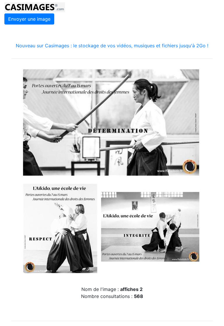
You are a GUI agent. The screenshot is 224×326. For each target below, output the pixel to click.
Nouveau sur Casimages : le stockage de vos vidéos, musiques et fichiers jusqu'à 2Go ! (112, 45)
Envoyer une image (29, 19)
